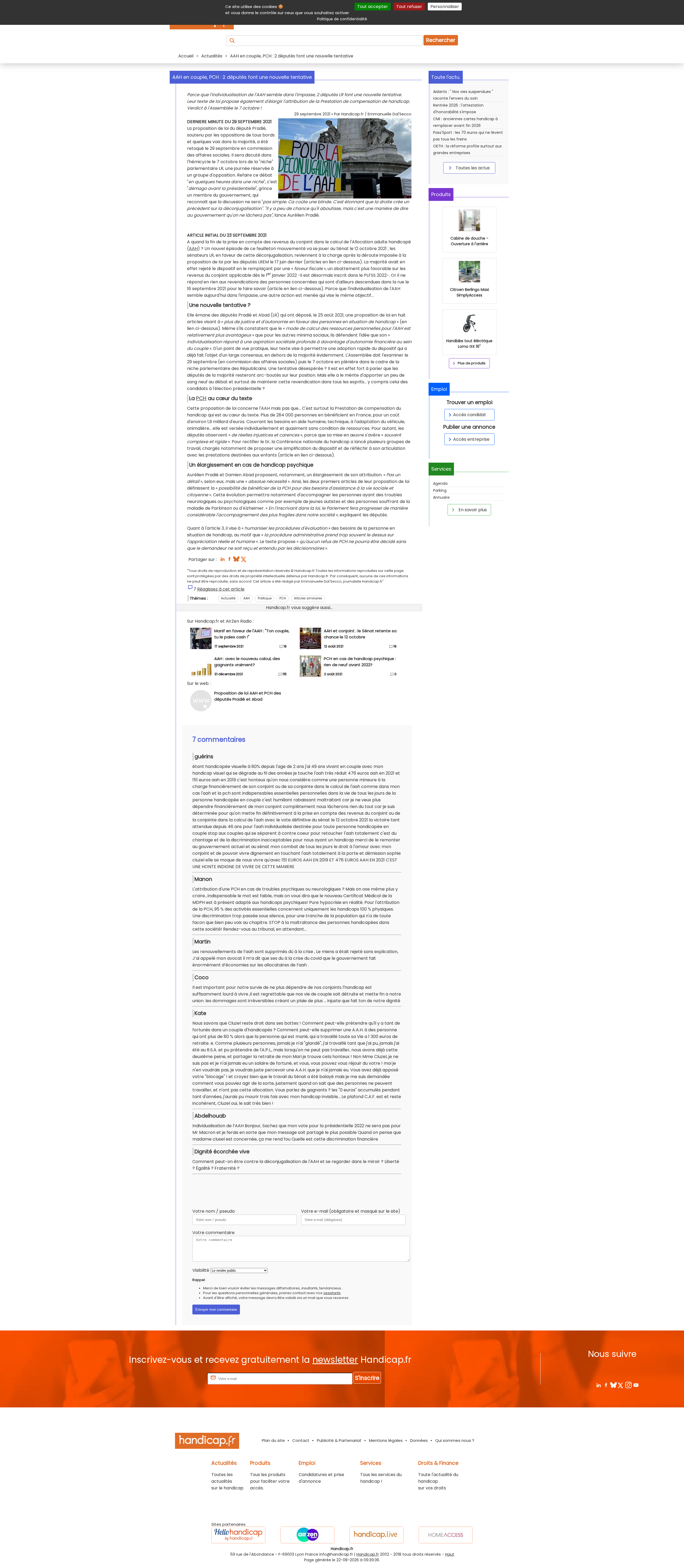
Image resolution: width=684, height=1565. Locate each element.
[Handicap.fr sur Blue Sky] (613, 1385)
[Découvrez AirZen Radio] (308, 1535)
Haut (449, 1554)
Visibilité (200, 1270)
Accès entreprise (471, 439)
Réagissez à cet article (220, 589)
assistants (332, 1293)
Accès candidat (469, 415)
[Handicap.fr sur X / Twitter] (621, 1385)
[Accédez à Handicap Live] (376, 1535)
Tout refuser (409, 6)
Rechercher (440, 40)
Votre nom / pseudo (213, 1211)
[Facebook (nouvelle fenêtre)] (229, 560)
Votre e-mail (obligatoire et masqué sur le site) (350, 1211)
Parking (439, 490)
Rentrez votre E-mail (184, 1378)
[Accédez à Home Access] (446, 1535)
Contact (300, 1440)
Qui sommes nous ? (454, 1440)
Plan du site (273, 1440)
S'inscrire (367, 1378)
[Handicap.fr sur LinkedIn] (598, 1385)
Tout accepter (372, 6)
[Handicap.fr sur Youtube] (636, 1385)
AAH (193, 248)
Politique (264, 598)
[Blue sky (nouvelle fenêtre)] (236, 560)
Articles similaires (308, 598)
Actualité (228, 598)
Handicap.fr (367, 1554)
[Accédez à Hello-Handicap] (238, 1535)
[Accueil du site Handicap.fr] (207, 1442)
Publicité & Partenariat (339, 1440)
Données (419, 1440)
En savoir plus (472, 510)
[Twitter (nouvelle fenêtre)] (244, 560)
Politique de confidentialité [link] (342, 19)
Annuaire (441, 497)
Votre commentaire (213, 1233)
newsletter (335, 1359)
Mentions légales (386, 1440)
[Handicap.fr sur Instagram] (628, 1385)
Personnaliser (444, 6)
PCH (201, 398)
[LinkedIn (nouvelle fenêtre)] (222, 560)
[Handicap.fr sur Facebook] (606, 1385)
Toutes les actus (472, 168)
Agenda (440, 483)
